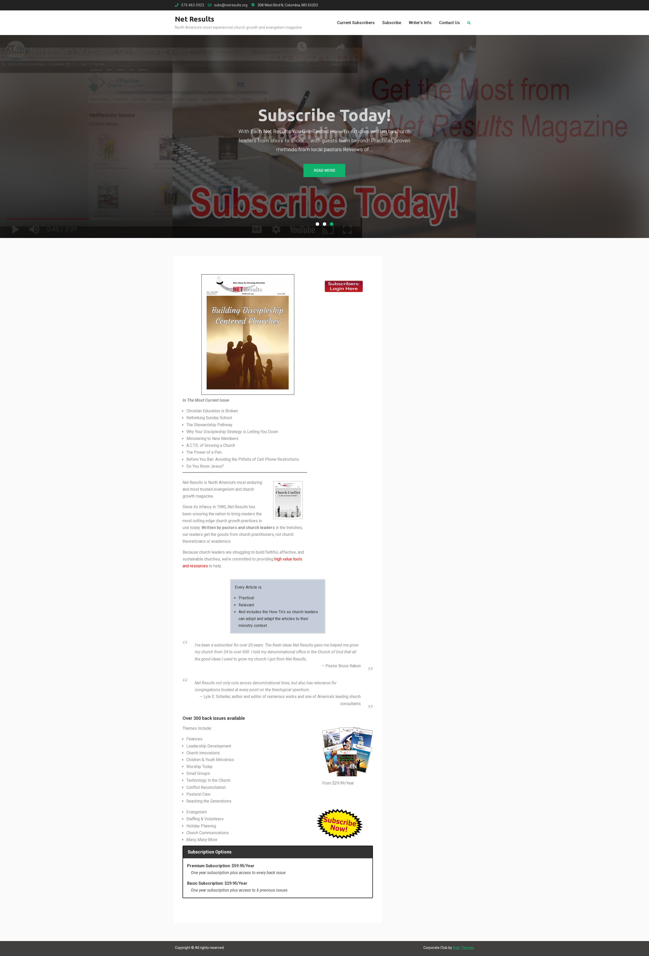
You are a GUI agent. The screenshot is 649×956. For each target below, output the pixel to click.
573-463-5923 (192, 5)
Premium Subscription (208, 865)
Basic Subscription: (205, 883)
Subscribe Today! (324, 115)
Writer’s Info (420, 22)
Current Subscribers (356, 22)
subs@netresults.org (230, 5)
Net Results (194, 19)
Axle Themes (463, 948)
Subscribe (391, 22)
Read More (324, 170)
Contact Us (449, 22)
